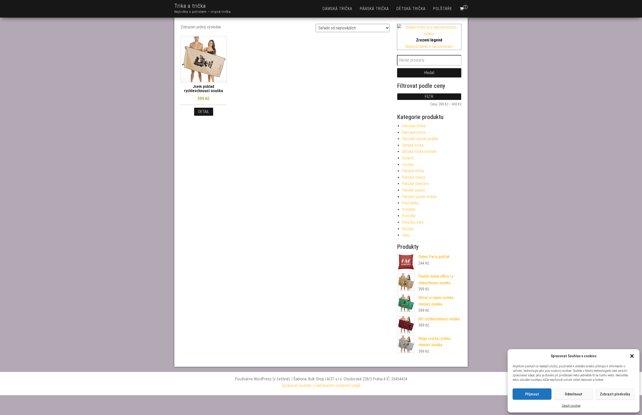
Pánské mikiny (413, 177)
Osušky (408, 164)
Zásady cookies (571, 405)
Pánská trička (374, 8)
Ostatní (408, 158)
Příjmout (532, 394)
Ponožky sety (413, 222)
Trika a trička (190, 6)
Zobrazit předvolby (615, 394)
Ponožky (409, 215)
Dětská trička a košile (419, 151)
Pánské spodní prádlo (419, 196)
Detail (203, 111)
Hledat (429, 72)
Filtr (429, 96)
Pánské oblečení (415, 183)
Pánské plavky (413, 190)
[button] (631, 356)
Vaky (406, 235)
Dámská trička (337, 8)
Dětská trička (411, 8)
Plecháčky (410, 203)
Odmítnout (573, 394)
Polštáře (442, 8)
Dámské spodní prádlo (420, 138)
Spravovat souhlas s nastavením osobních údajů (321, 385)
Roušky (408, 228)
